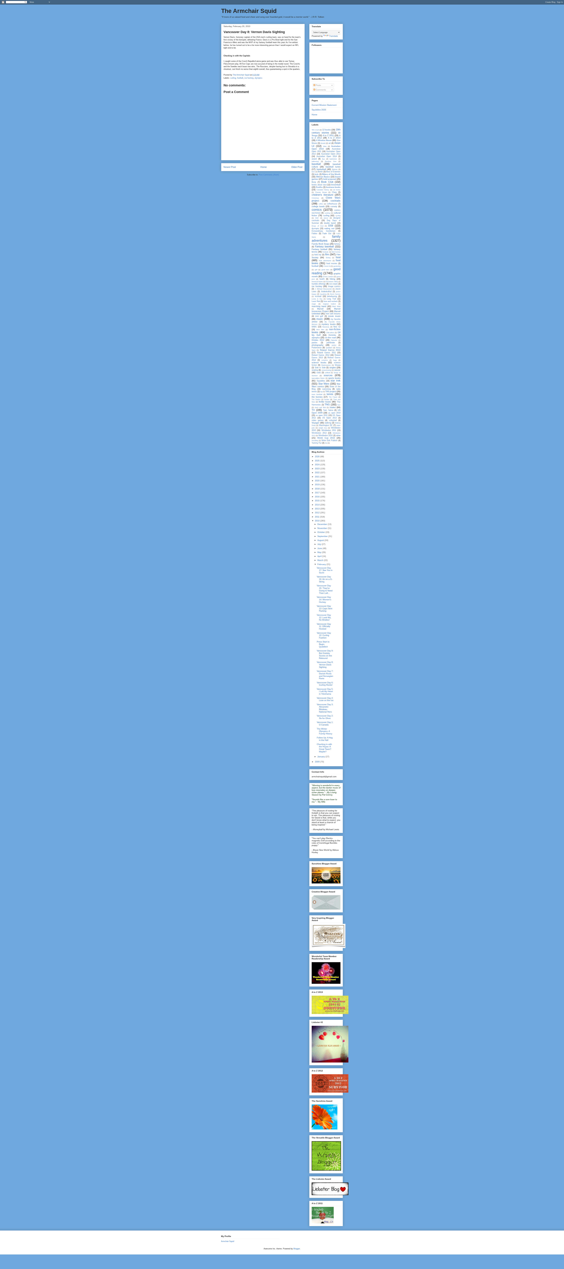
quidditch (329, 348)
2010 (317, 520)
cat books (336, 190)
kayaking (323, 294)
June (320, 548)
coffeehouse (332, 204)
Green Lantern (328, 276)
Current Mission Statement (324, 105)
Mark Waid (336, 306)
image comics (334, 286)
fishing (328, 257)
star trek (335, 380)
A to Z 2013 (334, 138)
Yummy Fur (317, 443)
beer (313, 172)
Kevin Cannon (335, 294)
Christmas (315, 198)
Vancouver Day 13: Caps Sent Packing (324, 608)
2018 (317, 488)
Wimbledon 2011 (329, 430)
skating (315, 370)
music (319, 319)
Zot (326, 443)
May (319, 552)
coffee (321, 204)
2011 (317, 517)
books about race (319, 185)
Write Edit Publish (329, 440)
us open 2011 (322, 415)
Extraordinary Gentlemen (323, 231)
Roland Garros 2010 (330, 350)
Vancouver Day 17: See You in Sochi (325, 570)
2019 (317, 484)
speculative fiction (318, 378)
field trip (317, 255)
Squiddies (321, 381)
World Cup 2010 (326, 438)
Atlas (325, 146)
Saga (335, 360)
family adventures (326, 238)
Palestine (334, 340)
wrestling (315, 440)
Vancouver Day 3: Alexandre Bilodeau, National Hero (325, 708)
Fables (314, 234)
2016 (317, 496)
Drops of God (317, 226)
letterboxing (332, 296)
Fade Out (327, 234)
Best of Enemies (333, 172)
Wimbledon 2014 (325, 435)
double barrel (330, 223)
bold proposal (329, 179)
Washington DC (326, 425)
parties (314, 343)
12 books (326, 130)
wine (338, 435)
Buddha (319, 187)
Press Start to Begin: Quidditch (323, 644)
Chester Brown (321, 192)
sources (328, 375)
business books (333, 187)
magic (314, 304)
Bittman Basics (323, 177)
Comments (320, 90)
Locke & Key (317, 299)
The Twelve (316, 399)
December (322, 524)
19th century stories (326, 131)
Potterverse (317, 348)
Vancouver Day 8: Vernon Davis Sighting (325, 664)
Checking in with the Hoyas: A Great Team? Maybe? (324, 748)
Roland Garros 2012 (320, 355)
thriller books (325, 402)
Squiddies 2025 (319, 110)
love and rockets (331, 301)
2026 (317, 456)
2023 (317, 468)
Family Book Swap (320, 244)
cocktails (335, 200)
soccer (337, 370)
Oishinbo (332, 335)
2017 (317, 492)
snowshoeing (326, 370)
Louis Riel (316, 301)
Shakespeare (326, 365)
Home (263, 167)
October (321, 532)
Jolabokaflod (326, 292)
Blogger (296, 1249)
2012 (317, 512)
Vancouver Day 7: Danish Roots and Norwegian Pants (325, 675)
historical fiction (317, 281)
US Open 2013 (329, 418)
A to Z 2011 (328, 135)
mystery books (329, 324)
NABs (314, 327)
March (320, 560)
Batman (335, 169)
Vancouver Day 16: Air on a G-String (325, 579)
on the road (330, 337)
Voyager (315, 423)
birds (316, 174)
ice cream (333, 284)
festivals (325, 252)
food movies (331, 263)
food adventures (325, 260)
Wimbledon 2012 (319, 433)
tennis (330, 394)
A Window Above (323, 140)
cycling (337, 215)
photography (317, 345)
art (330, 143)
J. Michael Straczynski (323, 289)
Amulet (322, 143)
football (240, 78)
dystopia (315, 229)
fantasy (337, 244)
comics (317, 210)
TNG (327, 404)
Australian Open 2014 (327, 156)
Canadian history (323, 190)
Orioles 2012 (318, 340)
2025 (317, 460)
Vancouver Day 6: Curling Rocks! (325, 683)
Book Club (327, 182)
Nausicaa (325, 327)
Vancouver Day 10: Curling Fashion (324, 635)
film (327, 254)
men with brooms (333, 314)
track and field (320, 407)
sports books (334, 378)
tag (321, 391)
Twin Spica (328, 410)
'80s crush (315, 130)
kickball (318, 296)
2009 (317, 762)
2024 (317, 464)
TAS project (330, 391)
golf (316, 270)
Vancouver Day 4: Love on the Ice (325, 699)
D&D (317, 218)
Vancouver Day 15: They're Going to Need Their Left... (325, 589)
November (322, 528)
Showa (337, 365)
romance (325, 360)
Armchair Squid (227, 1241)
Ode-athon (330, 332)
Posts (318, 85)
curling (233, 78)
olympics (258, 78)
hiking (332, 279)
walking (328, 423)
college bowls (318, 206)
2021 (317, 476)
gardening (336, 266)
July (319, 544)
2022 (317, 472)
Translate (333, 36)
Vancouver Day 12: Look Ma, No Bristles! (324, 617)
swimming (326, 389)
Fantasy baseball (324, 246)
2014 (317, 504)
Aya (323, 159)
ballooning (315, 161)
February (322, 564)
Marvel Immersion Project (326, 310)
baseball (316, 164)
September (322, 536)
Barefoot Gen (330, 161)
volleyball (333, 420)
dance (326, 218)
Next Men (320, 329)
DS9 (330, 225)
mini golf (319, 316)
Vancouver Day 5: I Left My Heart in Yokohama (325, 691)
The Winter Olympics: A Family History (324, 731)
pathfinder (331, 343)
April (319, 556)
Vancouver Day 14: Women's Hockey (324, 599)
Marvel (320, 309)
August (320, 540)
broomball (335, 184)
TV (313, 410)
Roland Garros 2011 (326, 353)
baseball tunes (333, 167)
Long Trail (331, 299)
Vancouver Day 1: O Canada (325, 723)
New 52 (336, 327)
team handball (317, 394)
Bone (314, 182)
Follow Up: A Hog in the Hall (325, 738)
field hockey (336, 252)
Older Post (296, 167)
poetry (334, 345)
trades (333, 407)
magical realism (329, 304)
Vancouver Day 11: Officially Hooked (324, 626)
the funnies (317, 397)
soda (319, 373)
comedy (333, 206)
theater (326, 399)
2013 (317, 508)
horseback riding (332, 281)
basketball (321, 169)
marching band (319, 306)
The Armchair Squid (249, 11)
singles (332, 367)
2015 (317, 500)
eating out (329, 228)
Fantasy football (319, 249)
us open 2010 (334, 413)
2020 (317, 480)
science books (319, 362)
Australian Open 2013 (331, 154)
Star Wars (323, 383)
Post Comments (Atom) (269, 175)
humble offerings (319, 284)
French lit (327, 266)
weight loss (323, 428)
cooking (327, 213)
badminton (333, 159)
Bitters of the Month (331, 174)
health (322, 279)
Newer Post (230, 167)
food (338, 257)
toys (338, 405)
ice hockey (249, 78)
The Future (333, 397)
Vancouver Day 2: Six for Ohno (325, 717)
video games (318, 420)
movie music (334, 316)
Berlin (320, 172)
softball (327, 373)
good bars (325, 270)
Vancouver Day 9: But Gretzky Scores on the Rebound (325, 654)
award (314, 159)
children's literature (322, 194)
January (321, 756)
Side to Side (320, 368)
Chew (334, 192)
